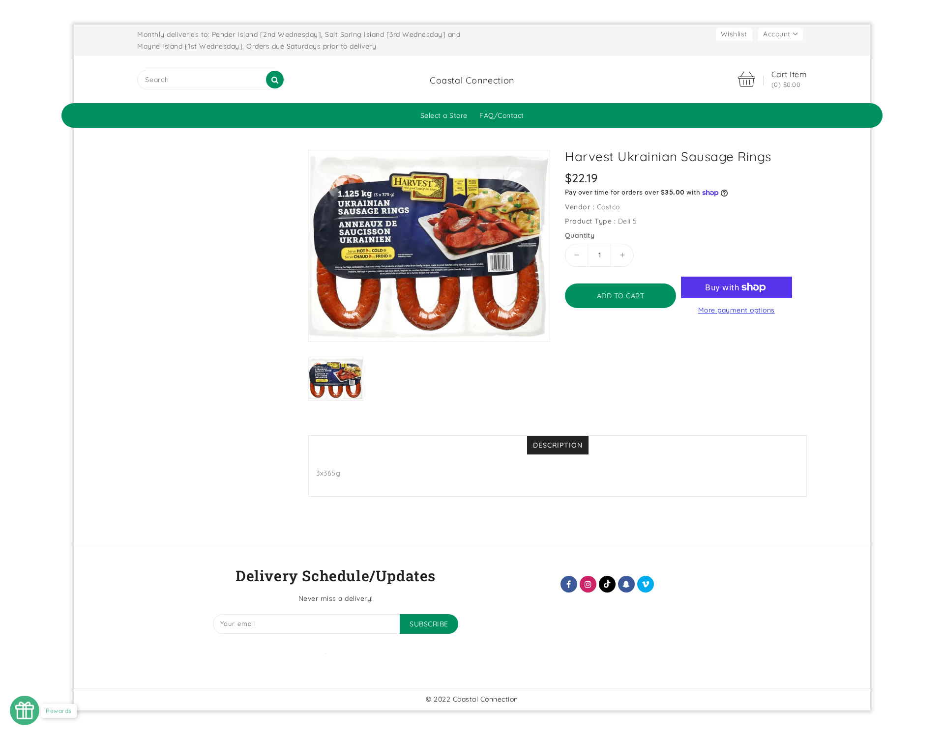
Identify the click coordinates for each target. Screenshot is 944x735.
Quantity (579, 235)
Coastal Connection (472, 80)
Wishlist (734, 33)
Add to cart (621, 295)
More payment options (736, 310)
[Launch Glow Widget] (24, 710)
